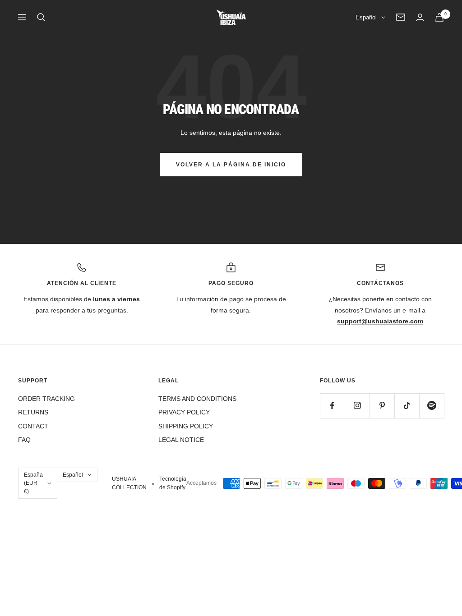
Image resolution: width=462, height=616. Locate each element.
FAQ (24, 439)
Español (366, 17)
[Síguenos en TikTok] (406, 405)
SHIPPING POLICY (185, 426)
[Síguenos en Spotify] (431, 405)
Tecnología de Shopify (172, 483)
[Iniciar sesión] (420, 17)
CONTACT (33, 426)
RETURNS (33, 412)
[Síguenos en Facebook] (332, 405)
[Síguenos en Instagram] (357, 405)
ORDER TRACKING (46, 398)
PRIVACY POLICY (184, 412)
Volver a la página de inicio (231, 164)
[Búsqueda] (41, 17)
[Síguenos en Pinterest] (382, 405)
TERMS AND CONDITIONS (197, 398)
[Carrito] (439, 17)
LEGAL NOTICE (181, 439)
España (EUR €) (33, 483)
